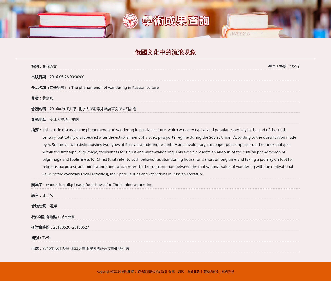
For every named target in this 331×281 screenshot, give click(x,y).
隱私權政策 (210, 271)
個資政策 (194, 271)
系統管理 (228, 271)
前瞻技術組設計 (157, 271)
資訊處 (141, 271)
